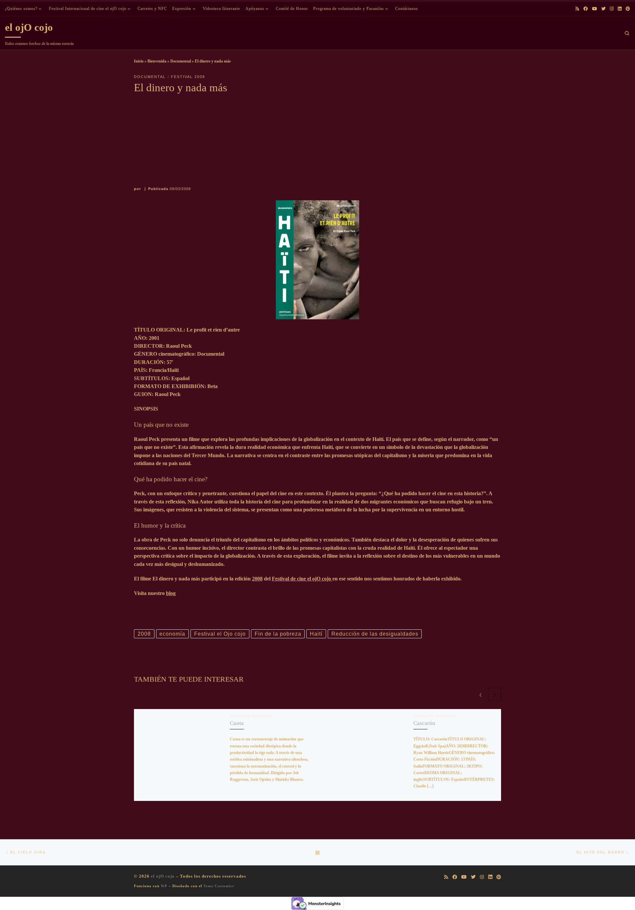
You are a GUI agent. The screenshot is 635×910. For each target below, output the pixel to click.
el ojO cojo (163, 876)
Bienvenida (157, 61)
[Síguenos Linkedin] (619, 9)
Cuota (237, 723)
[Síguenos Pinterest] (628, 9)
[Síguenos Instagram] (612, 9)
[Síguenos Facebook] (585, 9)
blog (171, 593)
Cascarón (424, 723)
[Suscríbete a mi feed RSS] (577, 9)
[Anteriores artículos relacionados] (480, 694)
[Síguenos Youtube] (594, 9)
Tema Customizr (218, 886)
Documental (180, 61)
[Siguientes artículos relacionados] (494, 694)
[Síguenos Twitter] (603, 9)
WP (164, 886)
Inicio (139, 61)
